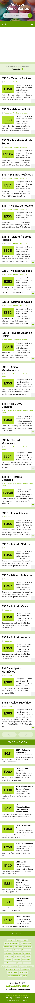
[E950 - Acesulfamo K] (8, 832)
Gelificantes (4, 966)
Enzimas (28, 956)
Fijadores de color (10, 963)
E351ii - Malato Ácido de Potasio (16, 238)
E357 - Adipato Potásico (17, 575)
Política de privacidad (22, 998)
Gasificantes (26, 963)
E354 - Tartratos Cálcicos (12, 405)
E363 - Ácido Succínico (16, 702)
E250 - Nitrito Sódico (24, 844)
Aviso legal (9, 998)
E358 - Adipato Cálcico (16, 606)
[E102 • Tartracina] (8, 924)
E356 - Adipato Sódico (16, 544)
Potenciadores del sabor (27, 966)
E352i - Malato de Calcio (17, 301)
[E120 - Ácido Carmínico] (8, 869)
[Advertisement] (17, 44)
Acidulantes (8, 82)
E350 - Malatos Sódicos (16, 78)
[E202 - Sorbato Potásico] (8, 775)
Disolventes (17, 953)
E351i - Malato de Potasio (17, 205)
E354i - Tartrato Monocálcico (11, 442)
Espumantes (17, 959)
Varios (25, 975)
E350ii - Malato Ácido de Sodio (17, 142)
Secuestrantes (23, 972)
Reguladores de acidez (20, 82)
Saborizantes (25, 969)
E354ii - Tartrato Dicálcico (12, 478)
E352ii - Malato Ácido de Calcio (17, 334)
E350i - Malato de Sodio (16, 109)
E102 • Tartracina (23, 917)
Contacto (25, 1000)
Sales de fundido (12, 972)
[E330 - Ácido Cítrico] (8, 794)
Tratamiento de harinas (14, 975)
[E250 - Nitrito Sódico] (8, 851)
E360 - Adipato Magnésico (11, 670)
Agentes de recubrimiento (11, 943)
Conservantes (26, 950)
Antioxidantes (17, 374)
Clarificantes (27, 946)
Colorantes (17, 950)
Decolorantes (8, 953)
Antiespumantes (8, 946)
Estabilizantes (26, 959)
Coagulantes (8, 950)
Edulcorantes (26, 953)
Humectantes (13, 966)
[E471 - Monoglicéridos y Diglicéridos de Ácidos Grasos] (8, 812)
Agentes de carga (22, 940)
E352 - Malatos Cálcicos (17, 270)
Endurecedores (19, 956)
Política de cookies (13, 1000)
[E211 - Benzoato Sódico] (8, 905)
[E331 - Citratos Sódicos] (8, 887)
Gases (19, 963)
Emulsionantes (9, 956)
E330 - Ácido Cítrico (24, 786)
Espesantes (8, 959)
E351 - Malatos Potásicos (17, 174)
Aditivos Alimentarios (17, 6)
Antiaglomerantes (26, 943)
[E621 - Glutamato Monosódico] (8, 757)
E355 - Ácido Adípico (15, 513)
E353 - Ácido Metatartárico (10, 369)
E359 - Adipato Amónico (17, 637)
